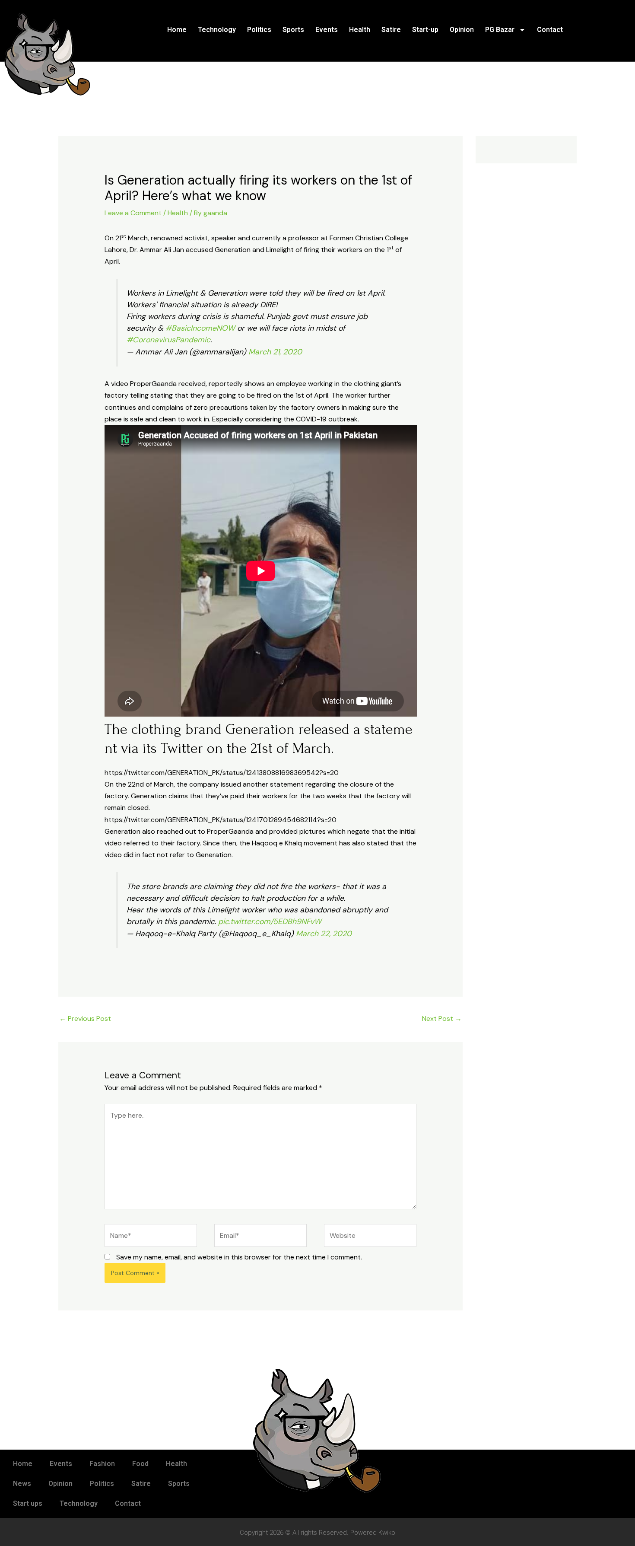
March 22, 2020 (324, 933)
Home (177, 30)
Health (359, 30)
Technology (217, 30)
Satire (391, 30)
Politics (259, 30)
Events (326, 30)
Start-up (425, 30)
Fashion (102, 1464)
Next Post (442, 1018)
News (22, 1483)
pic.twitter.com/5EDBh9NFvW (269, 921)
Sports (293, 30)
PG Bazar (499, 30)
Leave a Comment (133, 212)
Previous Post (85, 1018)
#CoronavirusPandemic (168, 339)
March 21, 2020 (275, 352)
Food (140, 1464)
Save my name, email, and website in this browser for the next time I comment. (239, 1257)
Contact (550, 30)
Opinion (462, 30)
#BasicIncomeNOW (200, 328)
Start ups (27, 1503)
